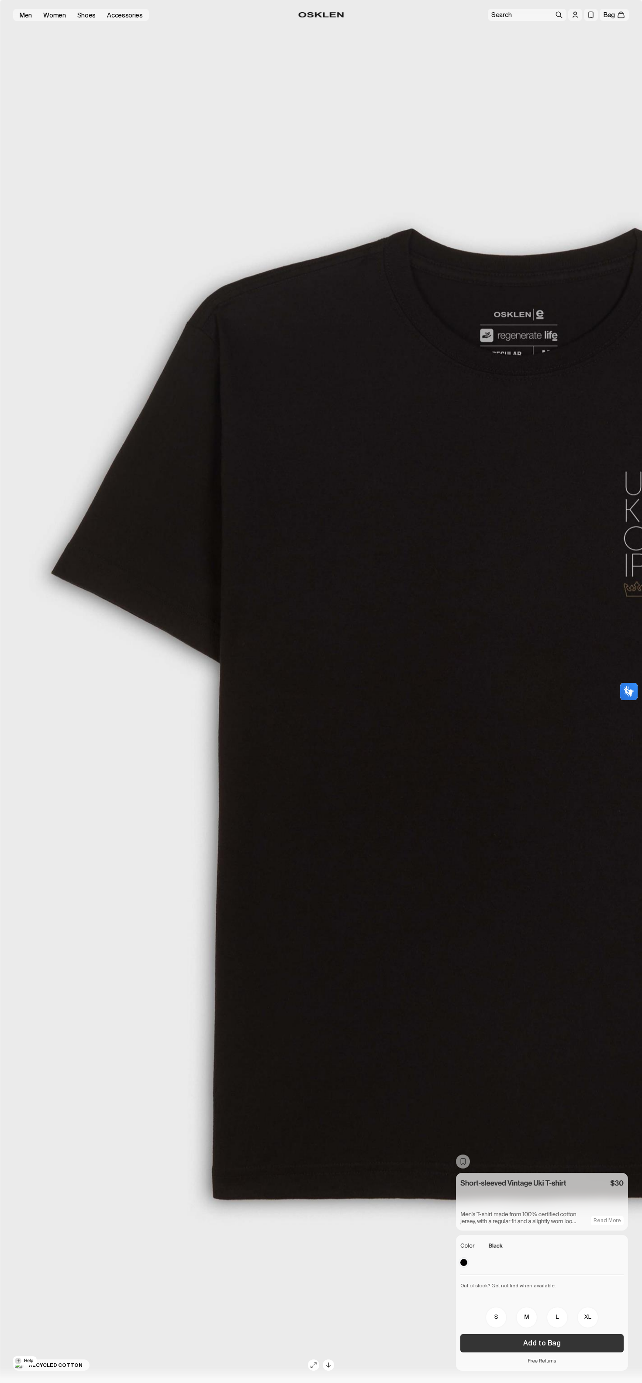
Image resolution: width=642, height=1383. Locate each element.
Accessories (125, 15)
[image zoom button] (313, 1365)
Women (54, 15)
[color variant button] (464, 1262)
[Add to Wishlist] (463, 1162)
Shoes (86, 15)
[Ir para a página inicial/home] (321, 14)
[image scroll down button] (328, 1365)
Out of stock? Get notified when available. (508, 1286)
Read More (607, 1220)
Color (467, 1246)
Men (25, 15)
